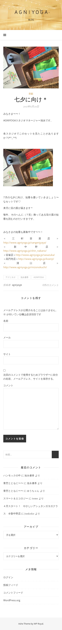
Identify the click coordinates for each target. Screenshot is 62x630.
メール (7, 337)
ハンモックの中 (12, 475)
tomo (35, 498)
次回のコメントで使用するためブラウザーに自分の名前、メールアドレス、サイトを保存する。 (30, 376)
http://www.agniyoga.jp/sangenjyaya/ (24, 242)
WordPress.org (11, 600)
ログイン (8, 577)
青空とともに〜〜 (13, 483)
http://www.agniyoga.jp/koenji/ (36, 258)
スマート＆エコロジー (15, 498)
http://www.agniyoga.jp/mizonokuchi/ (25, 267)
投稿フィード (10, 585)
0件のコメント (50, 285)
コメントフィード (13, 592)
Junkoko (29, 513)
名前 (5, 320)
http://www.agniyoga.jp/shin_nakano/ (25, 250)
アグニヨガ (10, 277)
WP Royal (38, 623)
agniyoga (17, 284)
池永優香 (24, 277)
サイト (7, 354)
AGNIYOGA (39, 277)
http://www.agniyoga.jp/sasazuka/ (35, 254)
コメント (8, 385)
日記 (31, 93)
